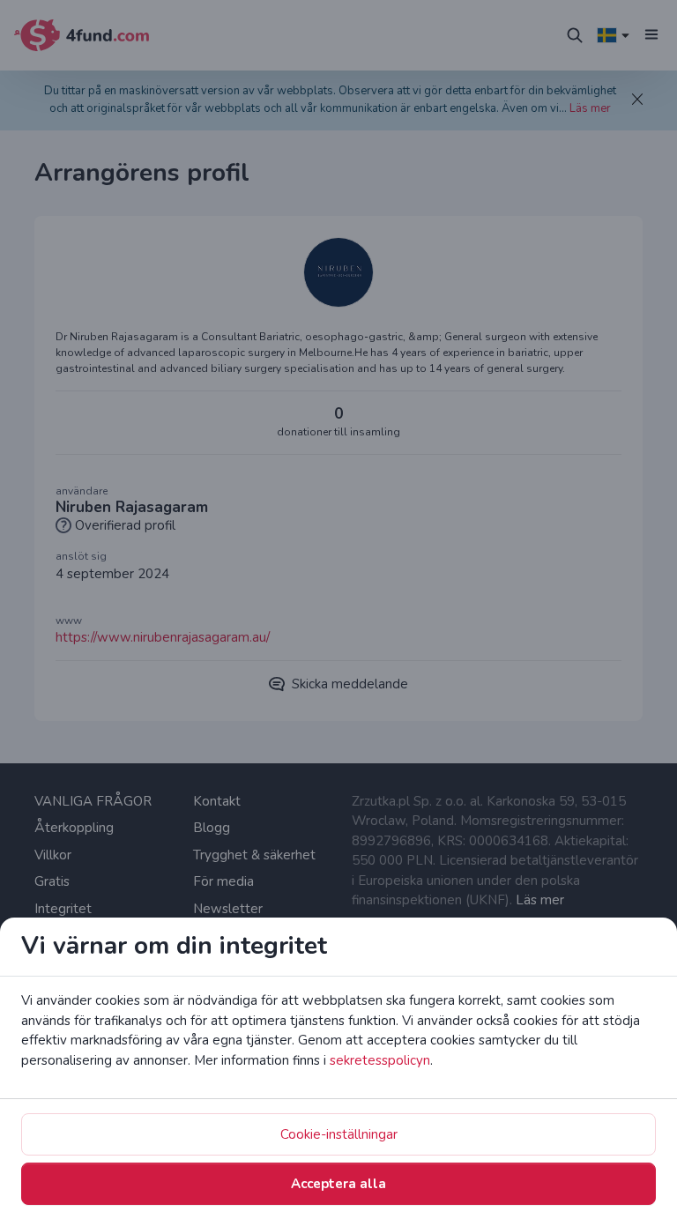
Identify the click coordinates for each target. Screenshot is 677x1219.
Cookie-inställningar (339, 1134)
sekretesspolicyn (380, 1060)
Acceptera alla (338, 1184)
